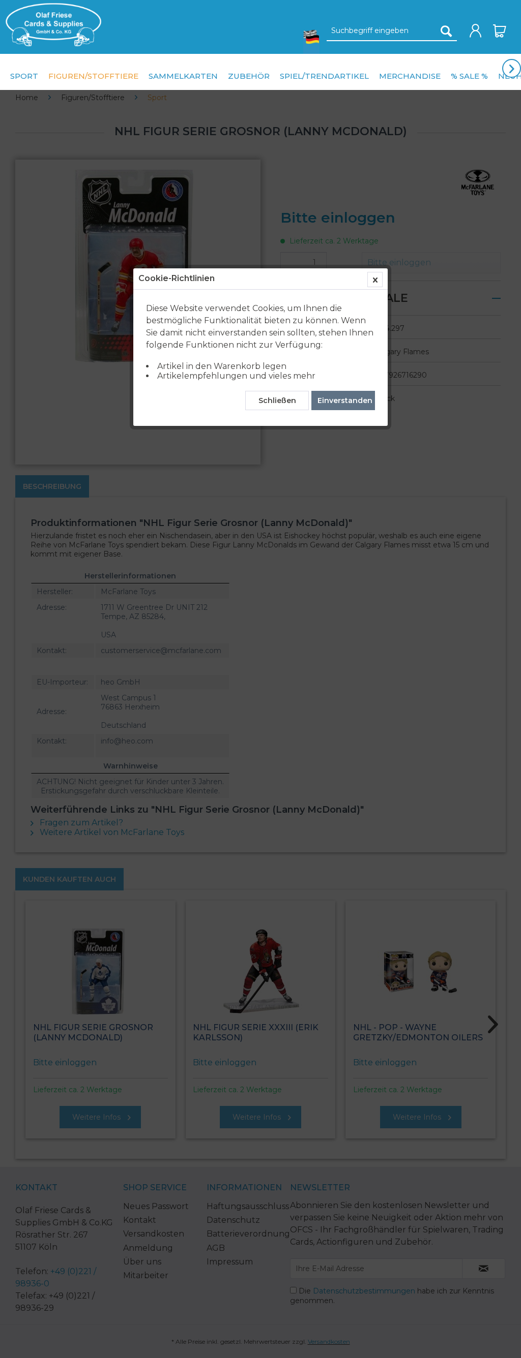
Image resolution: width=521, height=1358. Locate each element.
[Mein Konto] (475, 31)
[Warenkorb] (499, 31)
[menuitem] (51, 25)
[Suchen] (446, 31)
